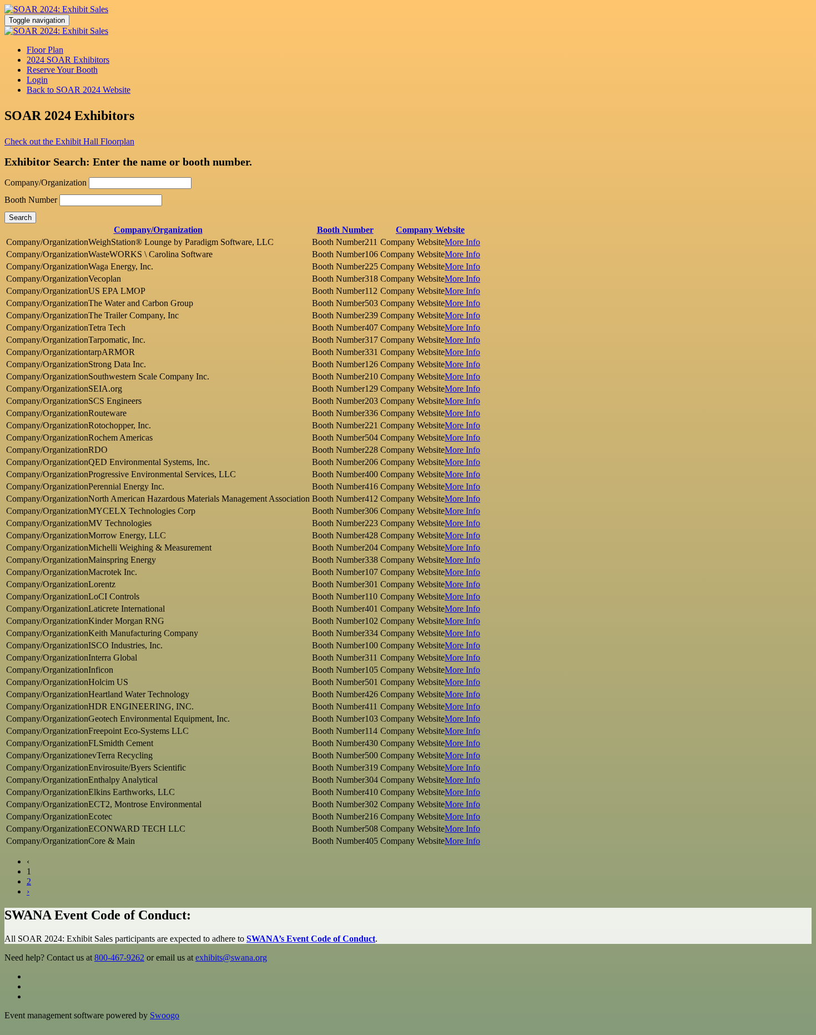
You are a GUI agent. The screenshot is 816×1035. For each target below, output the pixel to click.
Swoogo (164, 1015)
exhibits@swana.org (231, 957)
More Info (462, 242)
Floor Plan (45, 49)
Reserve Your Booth (62, 69)
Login (37, 79)
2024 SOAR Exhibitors (68, 59)
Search (20, 217)
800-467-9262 (119, 957)
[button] (69, 141)
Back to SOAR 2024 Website (78, 89)
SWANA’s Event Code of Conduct (310, 938)
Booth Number (30, 199)
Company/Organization (45, 182)
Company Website (430, 229)
